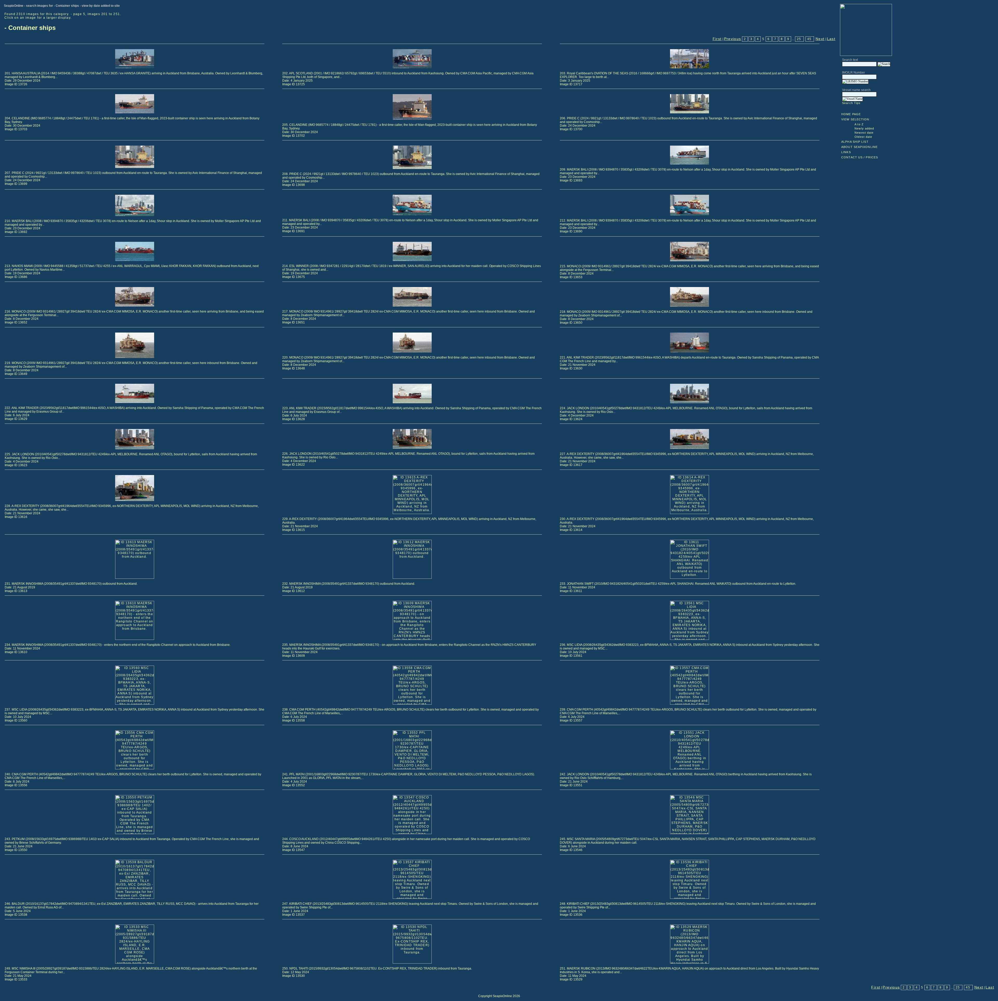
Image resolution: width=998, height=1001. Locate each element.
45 (809, 39)
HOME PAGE (851, 114)
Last (831, 39)
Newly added (864, 128)
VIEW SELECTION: (855, 119)
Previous (732, 39)
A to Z (859, 124)
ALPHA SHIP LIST (855, 141)
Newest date (864, 132)
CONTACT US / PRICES (859, 157)
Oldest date (863, 136)
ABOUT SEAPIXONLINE (859, 146)
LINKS (846, 152)
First (717, 39)
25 (799, 39)
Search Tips (851, 103)
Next (820, 39)
